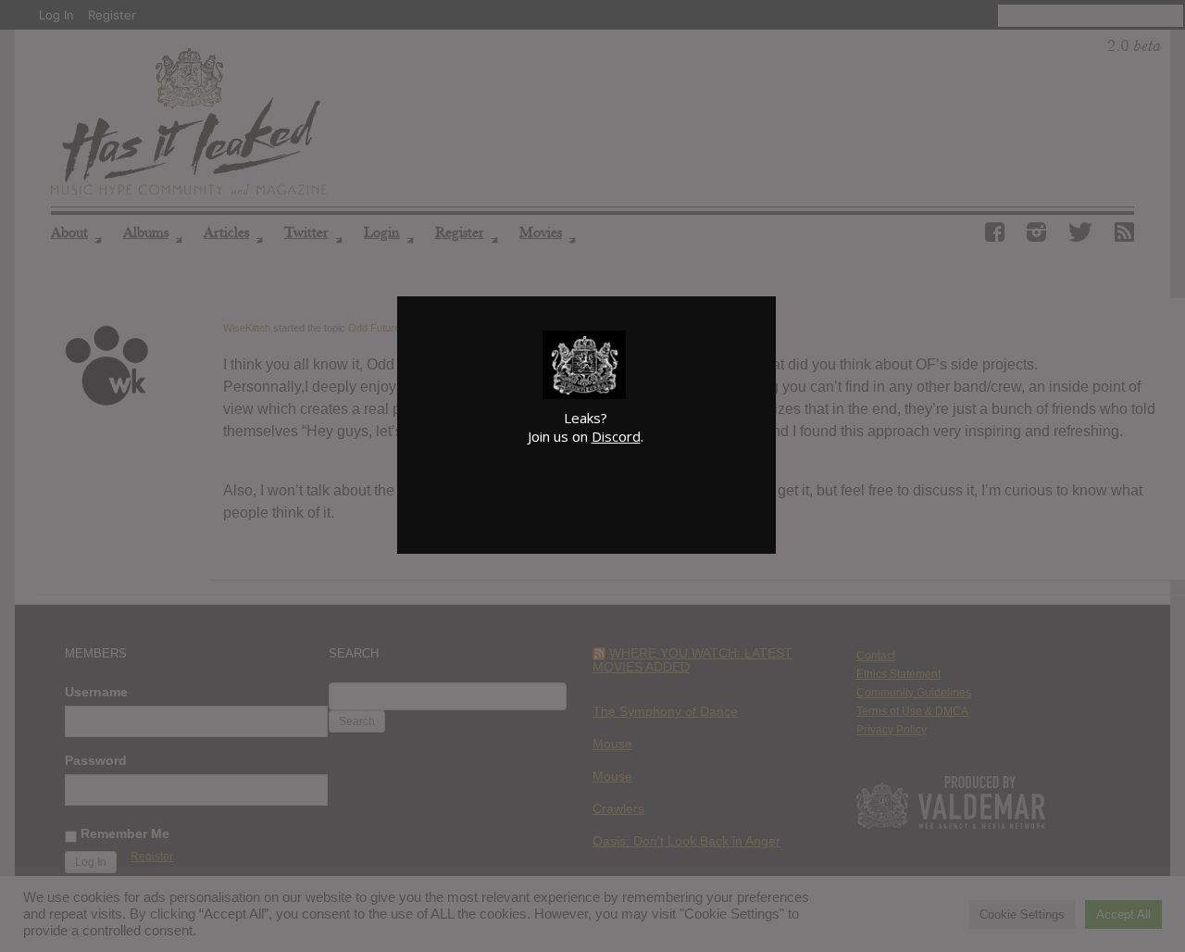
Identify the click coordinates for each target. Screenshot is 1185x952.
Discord (616, 436)
